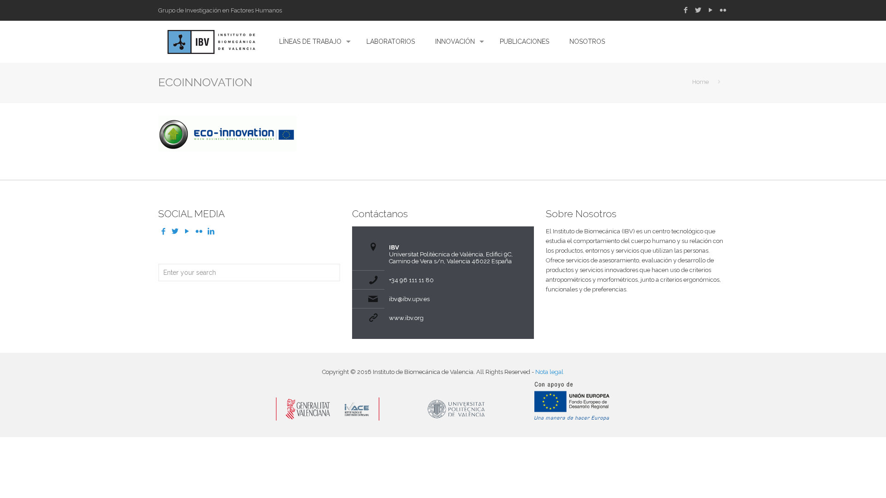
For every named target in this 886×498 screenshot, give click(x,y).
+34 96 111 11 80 (411, 280)
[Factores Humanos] (211, 41)
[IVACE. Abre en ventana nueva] (327, 418)
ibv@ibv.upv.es (409, 299)
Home (700, 81)
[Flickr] (723, 10)
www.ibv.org (406, 317)
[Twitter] (698, 10)
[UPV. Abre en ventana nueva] (456, 418)
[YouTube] (710, 10)
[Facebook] (685, 10)
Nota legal (549, 371)
